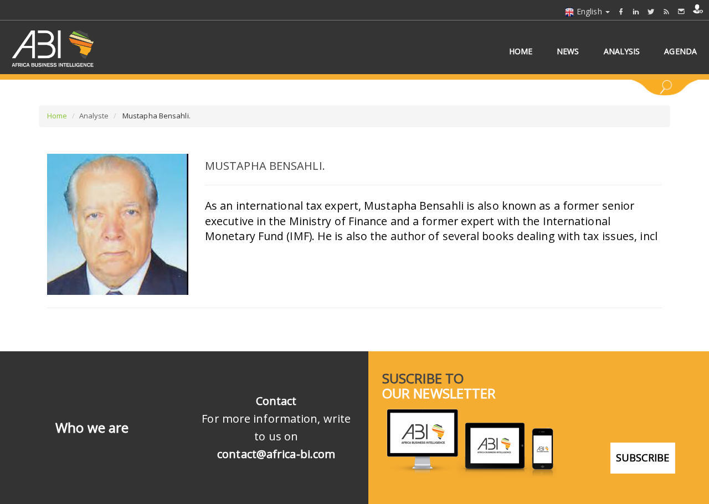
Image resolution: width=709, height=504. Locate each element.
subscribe (643, 457)
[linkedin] (636, 11)
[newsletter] (681, 11)
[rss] (666, 11)
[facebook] (621, 11)
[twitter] (651, 11)
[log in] (697, 8)
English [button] (589, 11)
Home (57, 116)
